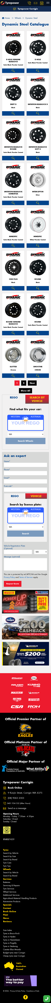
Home (7, 18)
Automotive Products (11, 901)
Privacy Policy (9, 577)
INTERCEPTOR (37, 192)
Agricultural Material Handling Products (20, 898)
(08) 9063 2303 (16, 798)
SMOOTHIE (37, 367)
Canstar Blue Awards (12, 949)
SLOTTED (13, 367)
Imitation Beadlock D (38, 104)
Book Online (9, 911)
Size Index (7, 930)
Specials (7, 904)
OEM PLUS (13, 279)
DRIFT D (13, 104)
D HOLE (38, 59)
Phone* (7, 469)
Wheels (7, 869)
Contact (7, 908)
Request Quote (12, 584)
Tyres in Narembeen (11, 940)
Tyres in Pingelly (10, 943)
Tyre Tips (7, 866)
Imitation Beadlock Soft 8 (38, 148)
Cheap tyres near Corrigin (14, 956)
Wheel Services (9, 892)
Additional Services (11, 895)
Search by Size (9, 856)
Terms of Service (26, 577)
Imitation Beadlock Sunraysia (13, 193)
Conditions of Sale (32, 991)
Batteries (6, 882)
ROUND (38, 279)
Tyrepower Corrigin (27, 8)
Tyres (5, 850)
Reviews (7, 921)
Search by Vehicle (10, 853)
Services (7, 879)
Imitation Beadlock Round (13, 148)
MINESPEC (13, 236)
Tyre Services (8, 888)
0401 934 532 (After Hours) (18, 803)
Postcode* (8, 486)
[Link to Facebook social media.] (25, 997)
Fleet (5, 914)
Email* (7, 478)
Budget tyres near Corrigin (14, 952)
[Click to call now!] (29, 3)
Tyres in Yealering (10, 946)
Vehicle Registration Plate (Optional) (14, 547)
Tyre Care (7, 862)
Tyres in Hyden (9, 936)
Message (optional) (12, 556)
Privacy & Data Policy (17, 991)
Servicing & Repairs (11, 885)
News (6, 918)
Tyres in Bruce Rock (11, 933)
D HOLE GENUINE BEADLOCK (13, 60)
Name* (7, 461)
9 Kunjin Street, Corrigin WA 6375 (25, 792)
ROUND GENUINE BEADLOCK (13, 323)
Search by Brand (10, 859)
